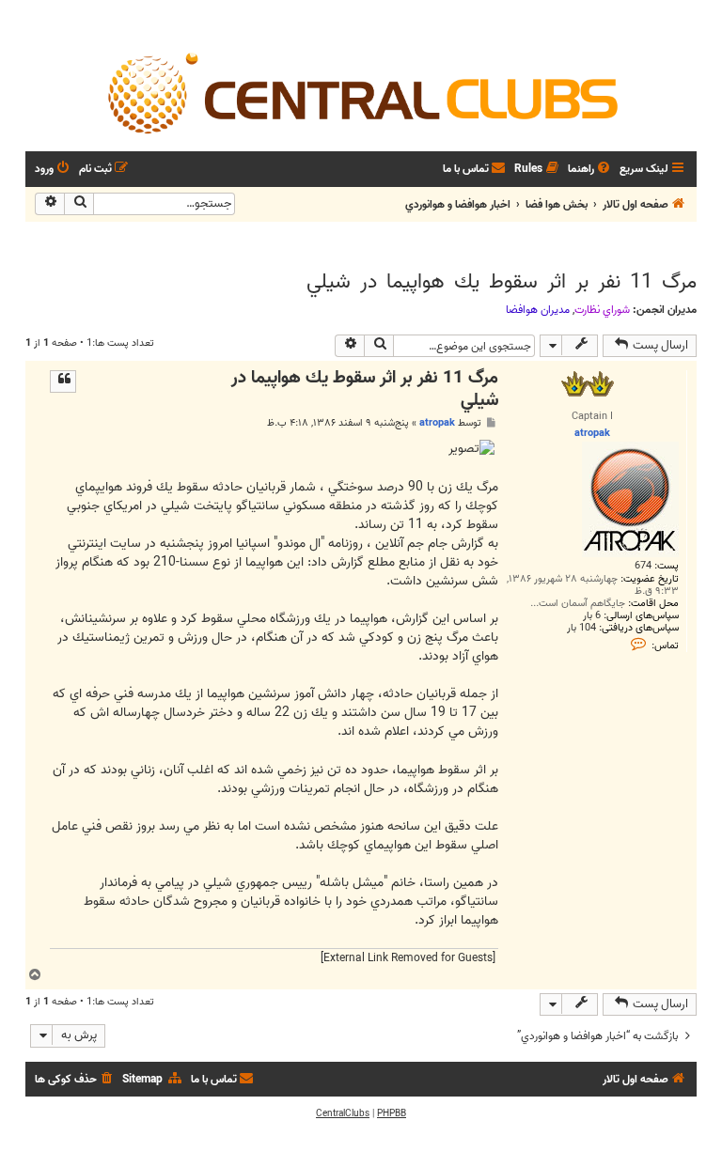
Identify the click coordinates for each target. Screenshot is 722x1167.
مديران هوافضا (538, 310)
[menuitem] (590, 169)
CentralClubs (342, 1113)
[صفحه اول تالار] (361, 92)
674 (643, 566)
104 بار (581, 628)
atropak (437, 422)
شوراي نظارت (602, 310)
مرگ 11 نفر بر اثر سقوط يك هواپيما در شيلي (501, 282)
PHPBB (391, 1113)
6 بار (592, 616)
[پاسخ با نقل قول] (63, 381)
